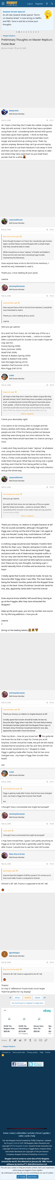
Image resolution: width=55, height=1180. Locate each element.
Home (47, 1052)
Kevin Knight (8, 48)
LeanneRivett (16, 219)
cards (27, 1136)
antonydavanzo (17, 286)
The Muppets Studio (20, 1146)
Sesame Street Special (14, 11)
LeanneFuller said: (10, 303)
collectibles (21, 1133)
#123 (52, 296)
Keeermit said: (8, 392)
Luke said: (7, 830)
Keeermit (14, 110)
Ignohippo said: (9, 871)
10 (38, 32)
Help (41, 1052)
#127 (52, 782)
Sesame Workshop (20, 1148)
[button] (3, 3)
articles (31, 1133)
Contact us (6, 1052)
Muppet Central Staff (15, 1143)
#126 (52, 702)
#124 (52, 385)
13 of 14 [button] (27, 997)
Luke (11, 375)
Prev (18, 997)
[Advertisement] (27, 78)
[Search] (51, 3)
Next (37, 997)
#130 (52, 962)
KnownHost (42, 1154)
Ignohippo (14, 952)
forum (39, 1133)
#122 (52, 229)
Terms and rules (18, 1052)
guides (46, 1133)
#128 (52, 824)
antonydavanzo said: (11, 494)
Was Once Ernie (17, 854)
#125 (52, 487)
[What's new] (46, 3)
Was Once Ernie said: (11, 236)
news (12, 1133)
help (33, 1136)
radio (21, 1136)
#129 (52, 864)
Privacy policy (32, 1052)
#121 (52, 120)
